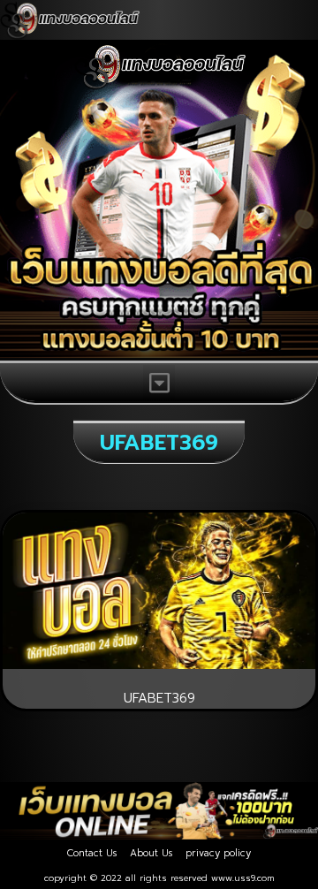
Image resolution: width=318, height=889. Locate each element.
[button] (159, 382)
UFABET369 (159, 698)
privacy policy (218, 853)
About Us (151, 853)
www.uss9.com (243, 878)
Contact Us (92, 853)
